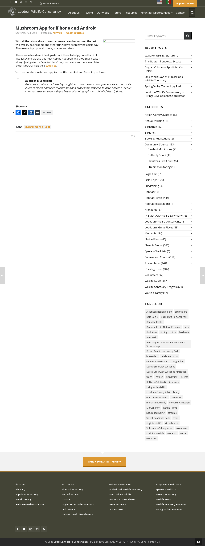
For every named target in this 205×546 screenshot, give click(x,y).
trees (175, 417)
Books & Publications (157, 138)
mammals (176, 397)
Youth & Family (154, 293)
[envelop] (26, 1)
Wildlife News (153, 281)
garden (159, 376)
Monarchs (151, 233)
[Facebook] (18, 112)
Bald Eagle (152, 316)
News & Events (154, 245)
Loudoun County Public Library (162, 392)
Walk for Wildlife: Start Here (161, 55)
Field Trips (151, 180)
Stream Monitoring (159, 167)
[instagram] (21, 1)
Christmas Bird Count (160, 161)
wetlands (172, 433)
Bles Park (151, 337)
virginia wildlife (154, 423)
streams (172, 412)
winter (183, 433)
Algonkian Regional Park (159, 311)
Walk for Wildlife (155, 433)
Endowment (68, 509)
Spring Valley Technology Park (163, 86)
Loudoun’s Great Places (122, 499)
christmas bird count (157, 361)
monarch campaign (179, 402)
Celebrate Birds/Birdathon (29, 504)
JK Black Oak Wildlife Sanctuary (163, 215)
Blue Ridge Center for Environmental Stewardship (165, 344)
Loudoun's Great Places (159, 227)
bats (186, 327)
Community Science (156, 144)
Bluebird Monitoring (160, 149)
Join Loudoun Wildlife (120, 494)
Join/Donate (186, 3)
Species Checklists (155, 251)
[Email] (37, 112)
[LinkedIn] (31, 112)
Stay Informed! (51, 3)
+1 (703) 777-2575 (136, 541)
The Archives (152, 263)
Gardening (171, 376)
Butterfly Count (157, 155)
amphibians (181, 311)
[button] (188, 35)
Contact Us (154, 541)
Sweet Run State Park (158, 417)
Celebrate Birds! (169, 356)
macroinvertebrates (157, 397)
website (51, 65)
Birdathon (151, 126)
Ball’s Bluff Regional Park (174, 316)
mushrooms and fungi (37, 126)
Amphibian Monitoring (26, 494)
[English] (160, 2)
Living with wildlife (156, 387)
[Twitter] (24, 112)
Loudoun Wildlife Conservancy (163, 221)
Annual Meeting (154, 120)
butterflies (152, 356)
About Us (20, 484)
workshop (151, 438)
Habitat (149, 192)
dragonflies (178, 361)
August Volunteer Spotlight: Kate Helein (164, 69)
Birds (148, 132)
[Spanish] (168, 2)
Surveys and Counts (157, 257)
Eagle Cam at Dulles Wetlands (78, 504)
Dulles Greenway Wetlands (160, 366)
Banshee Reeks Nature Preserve (163, 327)
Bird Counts (68, 484)
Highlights (151, 209)
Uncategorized (75, 32)
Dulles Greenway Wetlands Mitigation (166, 371)
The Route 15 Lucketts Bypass (163, 61)
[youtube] (16, 1)
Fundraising (152, 186)
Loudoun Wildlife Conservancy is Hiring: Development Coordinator (165, 94)
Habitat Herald (153, 198)
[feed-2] (31, 1)
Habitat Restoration (157, 203)
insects (184, 376)
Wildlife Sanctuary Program (161, 287)
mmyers (57, 32)
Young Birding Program (169, 509)
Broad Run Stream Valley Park (162, 351)
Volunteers (151, 275)
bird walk (184, 332)
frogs (149, 376)
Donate (66, 499)
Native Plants (153, 239)
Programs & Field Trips (169, 484)
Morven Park (153, 407)
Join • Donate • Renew (104, 461)
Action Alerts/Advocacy (158, 115)
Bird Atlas (151, 332)
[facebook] (11, 1)
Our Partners (116, 509)
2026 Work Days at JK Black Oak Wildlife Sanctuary (164, 78)
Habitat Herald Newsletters (77, 514)
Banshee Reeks (154, 321)
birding (164, 332)
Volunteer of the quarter (159, 428)
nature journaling (155, 412)
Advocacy (20, 489)
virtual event (171, 423)
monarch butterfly (156, 402)
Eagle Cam (151, 174)
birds (173, 332)
